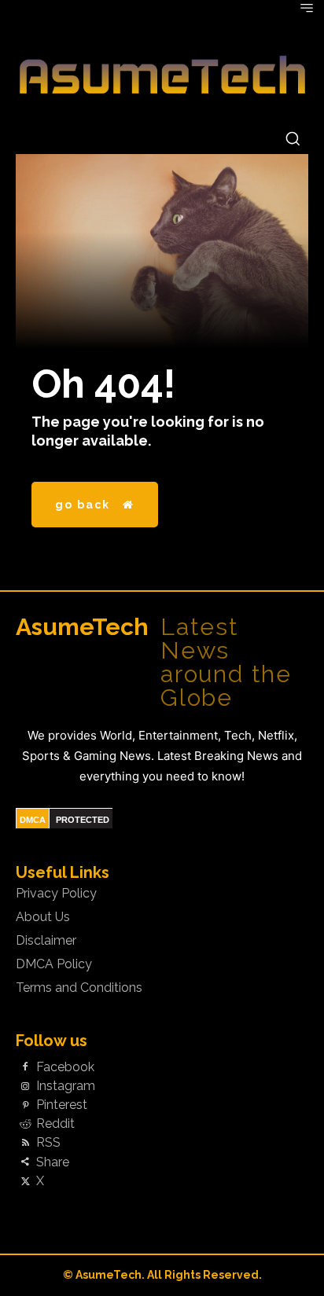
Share (52, 1162)
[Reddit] (25, 1124)
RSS (48, 1142)
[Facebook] (25, 1067)
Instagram (65, 1086)
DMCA (33, 819)
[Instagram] (25, 1086)
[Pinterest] (25, 1105)
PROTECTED (82, 819)
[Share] (25, 1162)
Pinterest (61, 1105)
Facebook (65, 1067)
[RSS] (25, 1143)
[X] (25, 1181)
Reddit (55, 1124)
